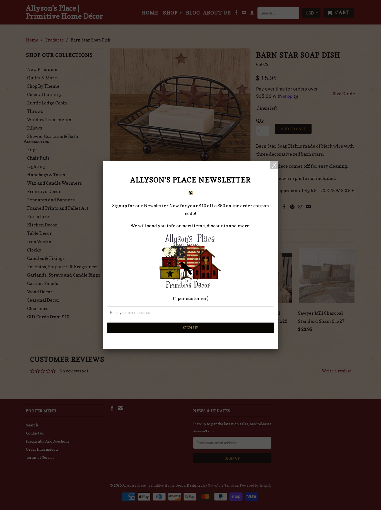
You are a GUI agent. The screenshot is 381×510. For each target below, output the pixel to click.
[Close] (274, 165)
